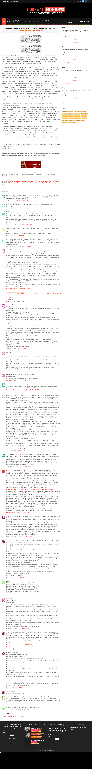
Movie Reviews (84, 115)
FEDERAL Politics (23, 30)
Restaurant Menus (84, 113)
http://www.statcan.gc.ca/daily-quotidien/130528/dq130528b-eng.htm (25, 389)
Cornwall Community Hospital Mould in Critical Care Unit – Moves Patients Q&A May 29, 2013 (34, 181)
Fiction (83, 120)
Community (34, 735)
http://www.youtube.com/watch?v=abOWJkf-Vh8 (19, 647)
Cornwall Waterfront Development (75, 120)
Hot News (39, 728)
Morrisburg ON (35, 731)
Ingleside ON (34, 729)
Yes (65, 34)
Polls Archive (66, 62)
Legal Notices (77, 111)
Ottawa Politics (77, 115)
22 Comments (8, 175)
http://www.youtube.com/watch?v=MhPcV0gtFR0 (19, 645)
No (65, 36)
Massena (64, 115)
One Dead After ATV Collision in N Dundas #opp (37, 733)
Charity (71, 113)
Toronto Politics (65, 113)
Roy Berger (71, 111)
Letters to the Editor (33, 30)
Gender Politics (76, 113)
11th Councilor (65, 120)
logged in (10, 716)
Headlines (34, 728)
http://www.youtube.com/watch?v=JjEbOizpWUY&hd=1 (21, 288)
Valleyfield (64, 122)
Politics (41, 30)
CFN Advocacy (70, 115)
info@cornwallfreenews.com (78, 730)
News (40, 731)
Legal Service (83, 111)
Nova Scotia (65, 111)
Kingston (39, 729)
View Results (76, 42)
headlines (53, 174)
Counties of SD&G (35, 737)
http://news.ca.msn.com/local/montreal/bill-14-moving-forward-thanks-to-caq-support (29, 489)
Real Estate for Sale (71, 122)
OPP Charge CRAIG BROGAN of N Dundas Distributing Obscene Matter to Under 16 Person (37, 739)
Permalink (25, 200)
